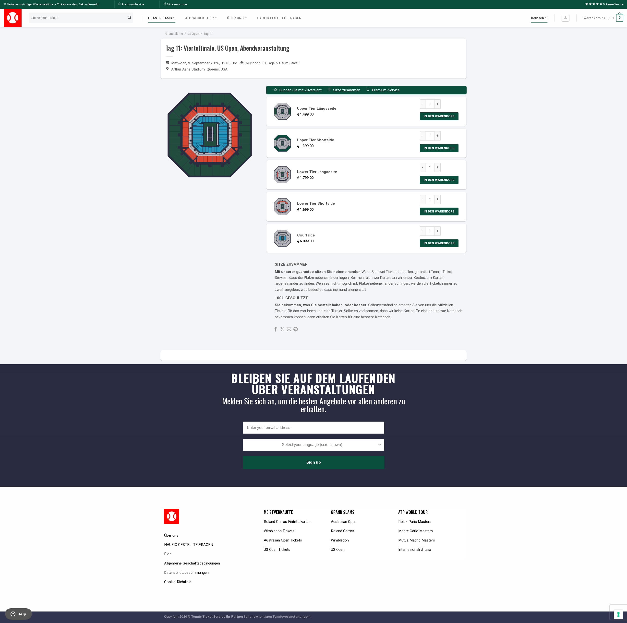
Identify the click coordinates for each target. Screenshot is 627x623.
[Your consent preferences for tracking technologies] (618, 614)
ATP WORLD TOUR (199, 18)
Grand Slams (174, 33)
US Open (193, 33)
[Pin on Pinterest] (295, 329)
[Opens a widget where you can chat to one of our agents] (18, 614)
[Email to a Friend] (289, 329)
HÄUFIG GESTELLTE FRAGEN (279, 18)
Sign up (313, 462)
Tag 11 (208, 33)
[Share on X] (282, 329)
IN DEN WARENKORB (439, 116)
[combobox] (312, 445)
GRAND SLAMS (160, 18)
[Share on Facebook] (275, 329)
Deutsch (537, 18)
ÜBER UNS (235, 18)
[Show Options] (379, 445)
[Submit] (129, 18)
